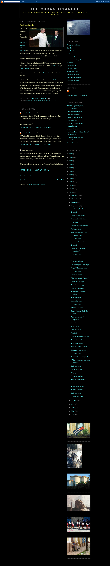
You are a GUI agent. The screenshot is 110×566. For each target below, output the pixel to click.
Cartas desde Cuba (73, 54)
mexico (47, 101)
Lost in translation (77, 261)
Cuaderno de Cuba (73, 56)
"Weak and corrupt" (77, 281)
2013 (71, 171)
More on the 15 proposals (79, 356)
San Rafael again (76, 301)
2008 (71, 188)
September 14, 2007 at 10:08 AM (35, 127)
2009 (71, 185)
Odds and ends (76, 229)
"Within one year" (77, 307)
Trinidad (74, 212)
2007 (71, 192)
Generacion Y (71, 65)
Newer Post (23, 180)
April (73, 414)
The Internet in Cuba (74, 77)
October (74, 202)
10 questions (47, 73)
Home (42, 180)
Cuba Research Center (74, 111)
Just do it (74, 333)
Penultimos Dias (72, 71)
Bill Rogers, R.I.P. (77, 209)
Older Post (60, 180)
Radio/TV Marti (72, 143)
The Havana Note (73, 74)
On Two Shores (72, 68)
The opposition (76, 297)
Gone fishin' (75, 323)
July (73, 404)
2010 (71, 181)
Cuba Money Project (74, 59)
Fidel (35, 101)
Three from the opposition (80, 285)
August (74, 400)
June (73, 407)
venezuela (55, 101)
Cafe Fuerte (71, 51)
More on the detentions (79, 219)
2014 (71, 168)
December (75, 195)
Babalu (69, 48)
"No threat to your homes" (80, 278)
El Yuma (70, 62)
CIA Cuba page (72, 108)
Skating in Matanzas (78, 379)
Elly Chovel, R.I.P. (77, 396)
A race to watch (76, 326)
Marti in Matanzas (77, 389)
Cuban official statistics (74, 117)
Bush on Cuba (76, 254)
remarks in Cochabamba (53, 80)
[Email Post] (49, 98)
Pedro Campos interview (79, 225)
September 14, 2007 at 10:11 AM (35, 144)
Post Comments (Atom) (37, 184)
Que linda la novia (77, 369)
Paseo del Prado (76, 274)
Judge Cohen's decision (79, 268)
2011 (71, 178)
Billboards (74, 222)
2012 (71, 175)
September (75, 206)
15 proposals (75, 372)
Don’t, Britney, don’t (78, 215)
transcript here (24, 68)
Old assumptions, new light (80, 264)
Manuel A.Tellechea (28, 113)
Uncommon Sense (73, 80)
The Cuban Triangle (55, 9)
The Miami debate (77, 343)
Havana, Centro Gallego (79, 346)
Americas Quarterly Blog (75, 105)
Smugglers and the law (78, 350)
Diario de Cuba (72, 120)
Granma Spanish (72, 129)
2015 (71, 164)
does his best (55, 65)
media (40, 101)
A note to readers (76, 376)
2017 (71, 161)
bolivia (29, 101)
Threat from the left (77, 386)
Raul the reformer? (77, 242)
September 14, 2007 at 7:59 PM (35, 170)
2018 (71, 157)
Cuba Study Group (73, 114)
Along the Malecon (73, 45)
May (73, 411)
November (75, 199)
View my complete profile (78, 95)
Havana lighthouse (77, 288)
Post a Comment (25, 176)
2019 (71, 154)
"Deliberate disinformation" (80, 336)
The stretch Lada (76, 339)
